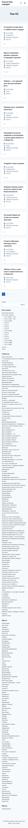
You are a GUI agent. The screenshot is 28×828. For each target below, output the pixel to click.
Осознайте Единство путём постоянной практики (12, 217)
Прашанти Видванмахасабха (10, 548)
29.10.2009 (9, 89)
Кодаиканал (5, 694)
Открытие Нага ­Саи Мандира (11, 517)
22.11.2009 (9, 61)
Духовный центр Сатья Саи (10, 449)
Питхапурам (5, 734)
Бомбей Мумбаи (7, 639)
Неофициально (6, 809)
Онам (8, 145)
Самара (4, 753)
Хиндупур (5, 779)
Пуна (7, 91)
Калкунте (4, 688)
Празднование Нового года (10, 546)
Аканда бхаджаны (7, 362)
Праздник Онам (7, 542)
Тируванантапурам (7, 765)
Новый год (5, 501)
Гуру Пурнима (10, 251)
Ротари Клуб (6, 566)
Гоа (3, 659)
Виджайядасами (7, 382)
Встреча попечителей (8, 392)
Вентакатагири (6, 657)
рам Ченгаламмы (7, 748)
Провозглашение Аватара (10, 550)
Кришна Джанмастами (9, 489)
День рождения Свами (9, 440)
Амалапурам (6, 623)
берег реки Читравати (9, 635)
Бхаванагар (5, 645)
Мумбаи (4, 716)
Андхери (4, 627)
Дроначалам (5, 670)
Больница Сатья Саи (8, 370)
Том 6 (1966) (8, 342)
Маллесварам (6, 493)
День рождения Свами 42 (10, 441)
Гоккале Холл (6, 661)
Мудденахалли (6, 714)
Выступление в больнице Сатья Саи (13, 408)
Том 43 (6, 338)
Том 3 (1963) (8, 321)
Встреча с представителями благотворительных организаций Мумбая (12, 396)
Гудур (3, 663)
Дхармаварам (6, 672)
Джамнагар (5, 668)
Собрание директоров (9, 574)
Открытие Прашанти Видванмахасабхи (14, 523)
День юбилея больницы (9, 445)
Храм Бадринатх (7, 781)
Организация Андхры (8, 724)
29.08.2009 (9, 167)
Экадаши (4, 606)
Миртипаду (5, 712)
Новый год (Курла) (7, 503)
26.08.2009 (9, 195)
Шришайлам (5, 799)
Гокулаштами (6, 414)
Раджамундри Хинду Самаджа (11, 558)
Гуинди (4, 665)
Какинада (5, 686)
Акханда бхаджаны (8, 364)
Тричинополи (6, 771)
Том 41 (6, 334)
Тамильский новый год (9, 580)
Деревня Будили (7, 666)
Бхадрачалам (6, 647)
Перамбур (5, 732)
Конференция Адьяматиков (10, 477)
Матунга (4, 710)
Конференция (10, 169)
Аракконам (5, 629)
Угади (3, 590)
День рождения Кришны (9, 438)
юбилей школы (6, 615)
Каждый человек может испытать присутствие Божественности (13, 189)
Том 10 (4, 347)
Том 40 (6, 332)
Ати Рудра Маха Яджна (9, 366)
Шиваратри (5, 604)
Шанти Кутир (6, 791)
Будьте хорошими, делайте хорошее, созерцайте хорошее (12, 55)
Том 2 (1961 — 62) (9, 319)
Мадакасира (5, 702)
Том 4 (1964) (8, 330)
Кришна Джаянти (7, 491)
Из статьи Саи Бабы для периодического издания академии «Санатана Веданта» (13, 465)
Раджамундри (6, 746)
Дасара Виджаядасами (9, 422)
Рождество (9, 35)
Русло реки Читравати (9, 751)
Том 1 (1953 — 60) (9, 317)
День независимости (8, 430)
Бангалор (5, 633)
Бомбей (4, 637)
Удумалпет (5, 775)
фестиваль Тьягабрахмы (9, 600)
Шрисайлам (5, 797)
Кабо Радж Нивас (7, 680)
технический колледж (9, 763)
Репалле (4, 749)
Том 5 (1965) (8, 340)
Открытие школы (7, 528)
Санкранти (5, 568)
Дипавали (5, 447)
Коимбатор (5, 696)
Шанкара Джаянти (7, 602)
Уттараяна (5, 596)
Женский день (6, 453)
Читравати (5, 787)
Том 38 (6, 327)
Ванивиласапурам (7, 653)
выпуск (4, 406)
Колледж (4, 471)
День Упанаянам (7, 443)
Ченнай (4, 785)
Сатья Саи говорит (8, 315)
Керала (4, 692)
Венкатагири (6, 655)
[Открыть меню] (24, 3)
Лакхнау (4, 700)
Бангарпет (5, 368)
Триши (4, 773)
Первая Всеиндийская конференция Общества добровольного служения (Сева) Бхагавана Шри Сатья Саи (13, 532)
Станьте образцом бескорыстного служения (11, 243)
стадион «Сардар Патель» (10, 757)
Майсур (4, 706)
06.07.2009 (9, 277)
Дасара (8, 115)
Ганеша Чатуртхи (11, 197)
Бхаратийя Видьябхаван (9, 649)
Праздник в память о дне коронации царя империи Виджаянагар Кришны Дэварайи (13, 538)
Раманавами (5, 562)
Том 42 (8, 39)
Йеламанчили (6, 678)
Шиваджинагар (6, 793)
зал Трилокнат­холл (8, 461)
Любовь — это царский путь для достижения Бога (13, 83)
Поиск (4, 302)
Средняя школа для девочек (10, 578)
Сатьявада (5, 755)
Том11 (3, 349)
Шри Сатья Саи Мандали (9, 795)
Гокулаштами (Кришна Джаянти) (12, 416)
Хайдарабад (5, 777)
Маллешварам (6, 495)
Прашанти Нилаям (12, 37)
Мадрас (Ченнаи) (7, 704)
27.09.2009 (9, 113)
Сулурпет (5, 761)
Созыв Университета (13, 63)
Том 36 (6, 323)
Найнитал (5, 720)
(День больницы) (7, 357)
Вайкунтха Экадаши (8, 380)
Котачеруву (5, 698)
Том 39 (6, 329)
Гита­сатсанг (5, 412)
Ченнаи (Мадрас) (7, 783)
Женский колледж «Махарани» (11, 455)
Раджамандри (6, 744)
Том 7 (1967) (8, 344)
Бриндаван (5, 641)
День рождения (7, 432)
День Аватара (6, 428)
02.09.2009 (10, 143)
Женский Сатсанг (7, 457)
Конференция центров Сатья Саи (12, 487)
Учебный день (6, 598)
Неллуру (4, 722)
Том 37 (6, 325)
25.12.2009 (9, 33)
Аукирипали (5, 631)
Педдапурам (6, 728)
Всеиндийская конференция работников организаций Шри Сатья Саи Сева (13, 386)
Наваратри (5, 499)
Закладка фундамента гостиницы (12, 459)
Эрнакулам (5, 801)
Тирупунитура (6, 769)
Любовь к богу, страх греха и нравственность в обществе (13, 271)
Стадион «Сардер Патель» (10, 759)
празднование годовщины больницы (13, 544)
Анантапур (5, 625)
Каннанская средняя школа (10, 690)
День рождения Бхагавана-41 (11, 436)
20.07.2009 (9, 223)
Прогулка (5, 552)
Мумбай (4, 718)
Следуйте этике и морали (14, 163)
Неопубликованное (8, 313)
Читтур (4, 789)
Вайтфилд (5, 651)
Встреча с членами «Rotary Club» (12, 404)
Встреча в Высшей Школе (10, 390)
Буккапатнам (6, 643)
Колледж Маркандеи (8, 473)
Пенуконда (5, 730)
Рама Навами (6, 560)
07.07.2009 (9, 249)
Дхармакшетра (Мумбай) (9, 676)
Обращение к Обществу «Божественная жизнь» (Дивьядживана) (9, 507)
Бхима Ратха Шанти (8, 378)
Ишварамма (5, 469)
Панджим (5, 726)
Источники (16, 823)
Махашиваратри (7, 497)
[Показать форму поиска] (21, 3)
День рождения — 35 (8, 434)
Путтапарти (5, 742)
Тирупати (5, 767)
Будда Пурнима (7, 376)
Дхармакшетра (6, 451)
